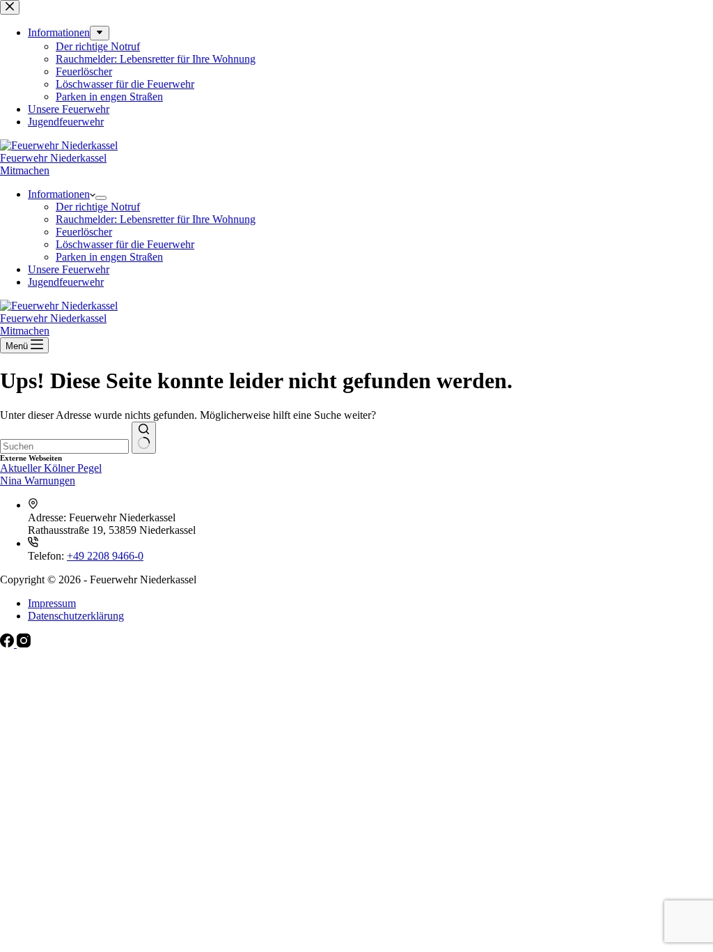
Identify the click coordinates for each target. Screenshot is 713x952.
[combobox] (64, 446)
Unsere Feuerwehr (68, 269)
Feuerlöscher (84, 232)
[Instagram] (24, 644)
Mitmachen (24, 170)
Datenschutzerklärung (76, 616)
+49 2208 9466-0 (105, 556)
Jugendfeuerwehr (66, 282)
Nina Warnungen (37, 480)
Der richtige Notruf (98, 207)
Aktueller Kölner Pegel (51, 468)
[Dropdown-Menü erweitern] (101, 198)
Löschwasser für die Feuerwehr (125, 244)
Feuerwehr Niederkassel (53, 158)
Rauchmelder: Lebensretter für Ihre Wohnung (156, 219)
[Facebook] (8, 644)
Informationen (59, 194)
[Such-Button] (144, 438)
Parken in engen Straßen (109, 257)
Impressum (52, 603)
